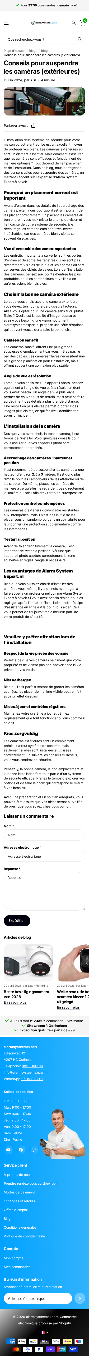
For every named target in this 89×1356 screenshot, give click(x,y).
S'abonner (80, 1298)
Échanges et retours (19, 1201)
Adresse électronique (22, 847)
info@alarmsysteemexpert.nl (26, 1072)
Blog (44, 51)
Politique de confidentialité (24, 1236)
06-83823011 (32, 1079)
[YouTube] (8, 1149)
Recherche (80, 39)
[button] (33, 125)
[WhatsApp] (33, 1149)
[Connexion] (73, 23)
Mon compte (13, 1258)
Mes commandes (17, 1267)
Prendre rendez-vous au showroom (31, 1183)
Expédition (17, 920)
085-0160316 (32, 1066)
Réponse (12, 869)
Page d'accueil (14, 51)
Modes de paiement (19, 1192)
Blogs (33, 51)
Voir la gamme (6, 23)
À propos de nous (17, 1175)
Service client (15, 1165)
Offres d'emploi (16, 1210)
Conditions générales (20, 1227)
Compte (11, 1248)
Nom (9, 826)
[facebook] (20, 1149)
